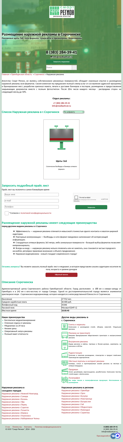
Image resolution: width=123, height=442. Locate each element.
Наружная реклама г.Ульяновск (16, 416)
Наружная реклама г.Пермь (14, 405)
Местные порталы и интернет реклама (86, 361)
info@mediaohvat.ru (61, 106)
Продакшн (73, 369)
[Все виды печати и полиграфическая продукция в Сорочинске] (65, 382)
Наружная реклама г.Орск (73, 393)
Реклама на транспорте (79, 333)
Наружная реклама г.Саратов (15, 407)
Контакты (28, 427)
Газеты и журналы (77, 325)
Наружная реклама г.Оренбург (75, 390)
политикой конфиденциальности (36, 213)
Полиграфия (74, 378)
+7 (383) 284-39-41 (61, 103)
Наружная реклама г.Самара (15, 396)
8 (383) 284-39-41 (111, 429)
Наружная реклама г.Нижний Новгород (20, 394)
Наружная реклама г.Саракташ (76, 413)
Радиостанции (75, 353)
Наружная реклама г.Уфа (13, 402)
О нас (7, 427)
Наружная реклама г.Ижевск (15, 413)
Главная (5, 74)
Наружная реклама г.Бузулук (75, 396)
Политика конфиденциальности (48, 427)
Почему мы (17, 427)
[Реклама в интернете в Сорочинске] (65, 365)
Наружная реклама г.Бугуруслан (76, 402)
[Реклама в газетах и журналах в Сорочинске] (65, 329)
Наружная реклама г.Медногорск (77, 407)
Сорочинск (39, 74)
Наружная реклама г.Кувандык (76, 410)
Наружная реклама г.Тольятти (15, 410)
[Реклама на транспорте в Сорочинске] (65, 338)
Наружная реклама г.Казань (15, 399)
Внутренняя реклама (78, 342)
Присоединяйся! (103, 436)
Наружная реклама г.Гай (73, 404)
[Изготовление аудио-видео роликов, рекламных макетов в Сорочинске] (65, 374)
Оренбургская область (21, 74)
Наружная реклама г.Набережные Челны (21, 418)
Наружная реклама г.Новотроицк (77, 399)
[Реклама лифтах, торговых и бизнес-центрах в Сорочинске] (65, 349)
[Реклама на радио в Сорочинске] (65, 357)
